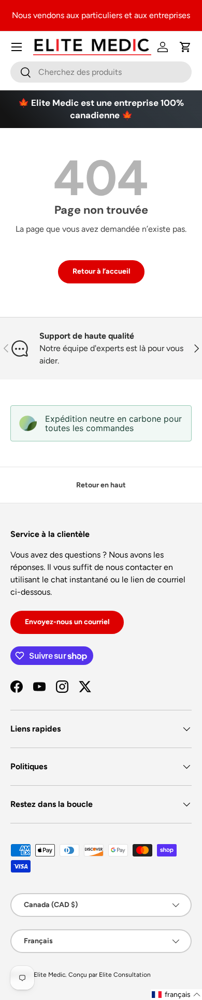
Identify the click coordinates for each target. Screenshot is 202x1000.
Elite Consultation (125, 974)
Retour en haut (101, 485)
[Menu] (16, 47)
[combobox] (101, 72)
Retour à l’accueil (101, 271)
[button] (185, 47)
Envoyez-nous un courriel (67, 621)
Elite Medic (49, 974)
